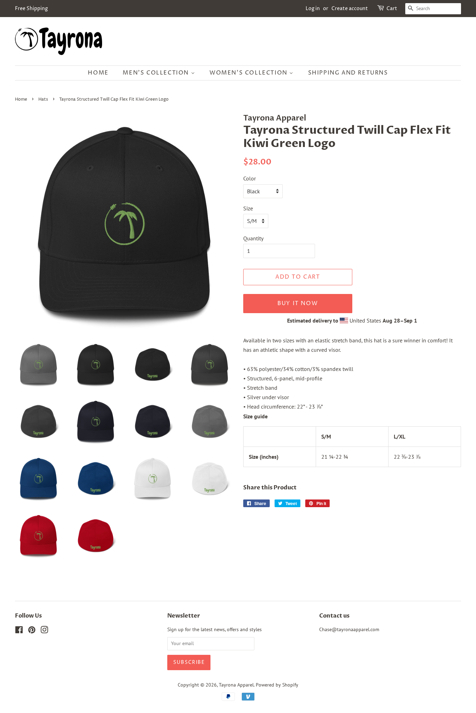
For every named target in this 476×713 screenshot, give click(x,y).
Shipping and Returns (348, 73)
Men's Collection (157, 73)
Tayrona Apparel (236, 685)
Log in (313, 8)
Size (248, 208)
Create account (349, 8)
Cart (391, 8)
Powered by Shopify (277, 685)
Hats (43, 99)
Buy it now (297, 303)
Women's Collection (249, 73)
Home (98, 73)
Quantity (253, 238)
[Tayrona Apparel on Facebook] (19, 631)
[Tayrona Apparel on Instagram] (44, 631)
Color (249, 178)
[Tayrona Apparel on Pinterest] (32, 631)
